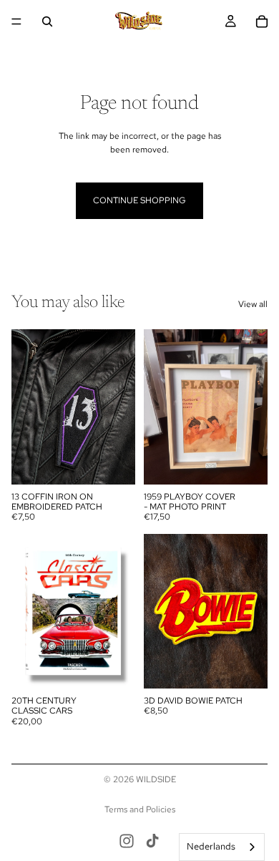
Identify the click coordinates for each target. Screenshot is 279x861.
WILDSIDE (156, 779)
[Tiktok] (152, 841)
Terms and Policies (139, 809)
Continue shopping (139, 200)
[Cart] (262, 21)
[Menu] (16, 21)
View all (253, 304)
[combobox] (222, 847)
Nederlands (211, 846)
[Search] (47, 21)
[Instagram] (126, 841)
